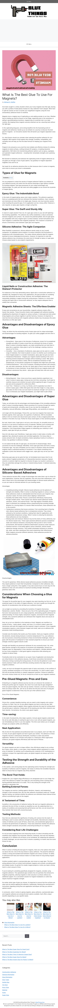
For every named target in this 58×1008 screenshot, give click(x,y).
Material (4, 990)
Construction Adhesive (9, 972)
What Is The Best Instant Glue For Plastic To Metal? (17, 959)
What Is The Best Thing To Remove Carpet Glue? (17, 954)
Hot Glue (5, 985)
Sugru (4, 992)
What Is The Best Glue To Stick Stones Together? (38, 915)
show (10, 177)
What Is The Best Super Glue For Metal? (14, 957)
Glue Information (9, 922)
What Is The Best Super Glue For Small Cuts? (16, 949)
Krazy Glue (5, 987)
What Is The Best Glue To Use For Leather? (20, 915)
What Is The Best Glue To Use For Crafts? (29, 915)
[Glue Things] (29, 11)
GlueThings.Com (40, 1002)
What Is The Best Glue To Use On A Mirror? (10, 915)
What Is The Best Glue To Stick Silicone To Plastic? (47, 915)
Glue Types (5, 979)
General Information (8, 974)
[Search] (27, 936)
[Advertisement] (29, 30)
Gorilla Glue (5, 982)
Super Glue (5, 995)
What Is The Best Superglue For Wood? (14, 952)
